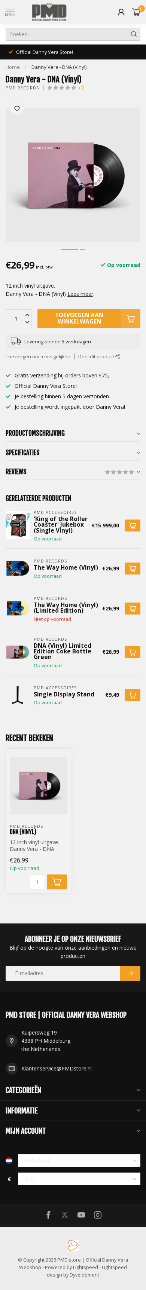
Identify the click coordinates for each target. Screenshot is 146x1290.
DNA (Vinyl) (23, 831)
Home (13, 67)
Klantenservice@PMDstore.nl (56, 1068)
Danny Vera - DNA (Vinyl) (59, 67)
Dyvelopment (84, 1275)
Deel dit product (96, 356)
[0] (136, 11)
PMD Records (22, 88)
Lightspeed (85, 1267)
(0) (81, 88)
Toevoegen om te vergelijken (38, 356)
